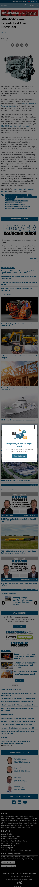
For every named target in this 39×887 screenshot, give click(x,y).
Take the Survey (19, 456)
